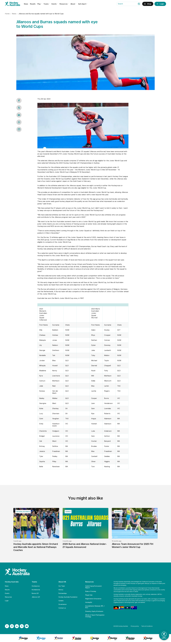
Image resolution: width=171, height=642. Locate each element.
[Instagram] (12, 626)
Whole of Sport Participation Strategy (94, 615)
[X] (22, 626)
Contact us (62, 608)
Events (54, 4)
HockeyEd (88, 602)
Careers (61, 600)
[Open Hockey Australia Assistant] (164, 635)
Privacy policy (135, 626)
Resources (8, 597)
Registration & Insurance (93, 598)
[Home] (14, 4)
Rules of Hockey (90, 591)
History (60, 589)
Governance (62, 604)
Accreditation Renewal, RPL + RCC (95, 606)
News (26, 4)
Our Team (61, 586)
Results (32, 4)
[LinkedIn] (17, 626)
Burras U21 (35, 593)
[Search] (139, 3)
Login (7, 600)
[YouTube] (27, 626)
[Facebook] (7, 626)
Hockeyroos (36, 586)
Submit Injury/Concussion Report (93, 587)
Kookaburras (36, 589)
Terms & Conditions (147, 626)
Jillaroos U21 (36, 597)
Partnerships (62, 593)
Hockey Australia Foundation (67, 597)
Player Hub (88, 595)
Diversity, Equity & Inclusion (94, 611)
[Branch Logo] (23, 638)
